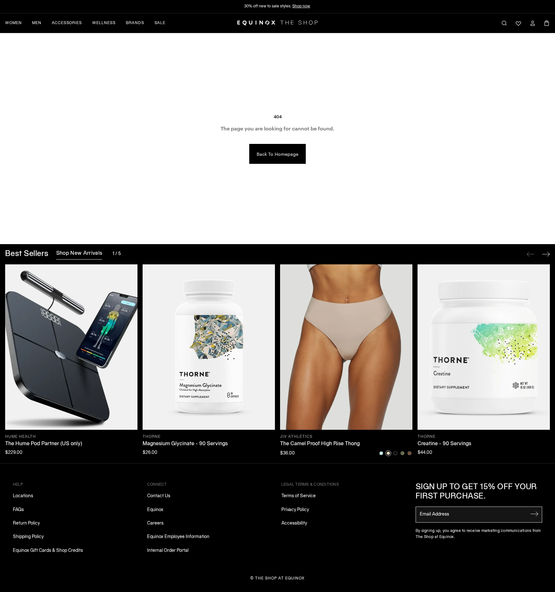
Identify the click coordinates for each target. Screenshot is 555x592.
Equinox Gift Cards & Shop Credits (48, 551)
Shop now (301, 6)
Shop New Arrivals (79, 253)
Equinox (155, 510)
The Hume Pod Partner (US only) (43, 444)
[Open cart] (546, 23)
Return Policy (26, 523)
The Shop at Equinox (280, 578)
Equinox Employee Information (178, 537)
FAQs (18, 510)
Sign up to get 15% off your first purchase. (476, 492)
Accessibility (294, 523)
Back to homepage (277, 154)
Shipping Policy (28, 537)
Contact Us (158, 496)
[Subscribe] (534, 514)
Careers (155, 523)
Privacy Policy (295, 510)
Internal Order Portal (168, 551)
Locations (23, 496)
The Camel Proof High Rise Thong (320, 444)
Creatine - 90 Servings (444, 444)
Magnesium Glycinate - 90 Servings (185, 444)
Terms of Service (298, 496)
